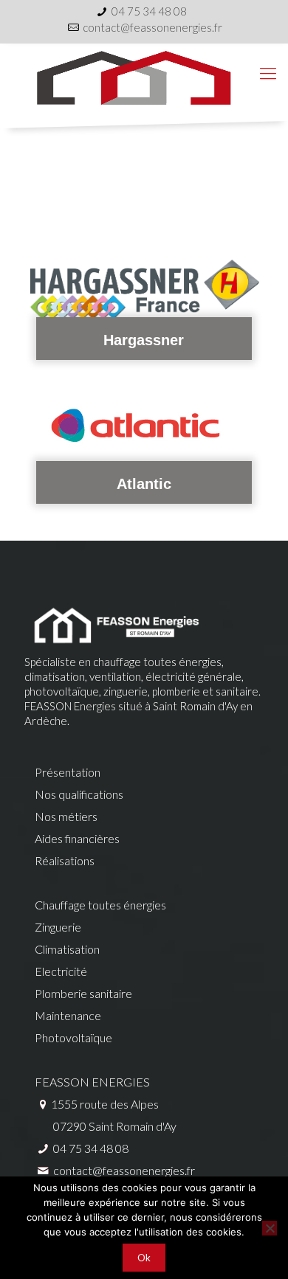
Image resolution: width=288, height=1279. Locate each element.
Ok (144, 1258)
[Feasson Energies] (144, 73)
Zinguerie (58, 927)
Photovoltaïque (73, 1037)
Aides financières (77, 838)
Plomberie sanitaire (83, 993)
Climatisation (67, 949)
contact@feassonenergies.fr (152, 27)
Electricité (61, 971)
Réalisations (65, 860)
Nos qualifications (79, 794)
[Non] (269, 1228)
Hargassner (143, 340)
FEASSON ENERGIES (92, 1082)
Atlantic (144, 484)
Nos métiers (66, 816)
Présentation (67, 772)
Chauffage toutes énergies (100, 905)
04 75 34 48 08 (149, 11)
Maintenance (68, 1015)
